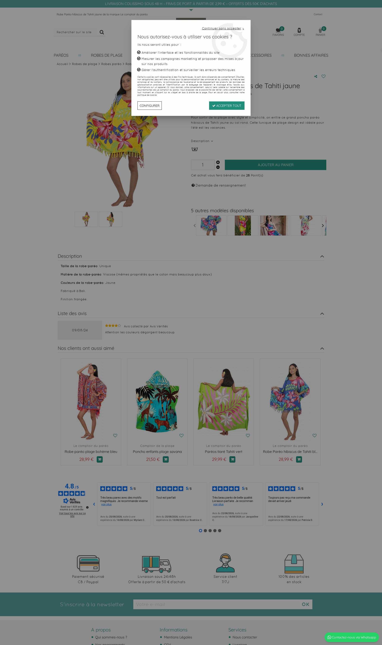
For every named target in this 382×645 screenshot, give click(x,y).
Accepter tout (228, 106)
